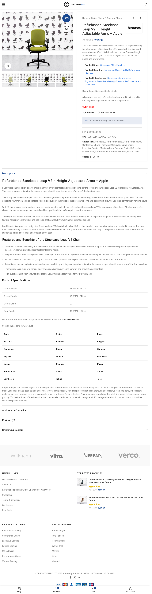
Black (100, 334)
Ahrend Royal (58, 530)
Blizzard (8, 341)
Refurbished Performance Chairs (110, 151)
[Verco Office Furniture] (129, 455)
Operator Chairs (114, 18)
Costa (59, 349)
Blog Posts (7, 510)
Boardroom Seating (132, 142)
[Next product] (140, 18)
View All (56, 561)
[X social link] (94, 157)
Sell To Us (6, 484)
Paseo (100, 364)
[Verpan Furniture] (93, 455)
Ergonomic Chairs (109, 145)
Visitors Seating (9, 561)
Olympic (60, 364)
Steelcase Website (70, 320)
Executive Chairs (126, 145)
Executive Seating (90, 148)
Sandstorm (9, 371)
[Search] (146, 4)
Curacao (101, 349)
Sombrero (9, 379)
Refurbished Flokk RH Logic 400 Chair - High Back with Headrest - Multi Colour (115, 481)
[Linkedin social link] (98, 157)
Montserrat (102, 356)
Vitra (54, 556)
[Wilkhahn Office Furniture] (21, 455)
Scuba (59, 371)
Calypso (101, 341)
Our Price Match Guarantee (15, 479)
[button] (5, 42)
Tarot (99, 379)
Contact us (7, 495)
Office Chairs (8, 551)
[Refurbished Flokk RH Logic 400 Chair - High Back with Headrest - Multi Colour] (82, 485)
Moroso (55, 551)
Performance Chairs (11, 556)
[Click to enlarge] (7, 66)
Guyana (7, 356)
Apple (6, 334)
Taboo (59, 379)
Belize (59, 334)
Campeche (9, 349)
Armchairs (99, 142)
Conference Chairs (91, 145)
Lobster (60, 356)
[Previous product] (133, 18)
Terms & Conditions (11, 500)
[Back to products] (137, 18)
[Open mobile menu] (4, 4)
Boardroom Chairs (113, 142)
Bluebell (60, 341)
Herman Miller (58, 541)
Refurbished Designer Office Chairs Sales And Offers (27, 490)
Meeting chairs (107, 148)
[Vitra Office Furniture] (57, 455)
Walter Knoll (57, 546)
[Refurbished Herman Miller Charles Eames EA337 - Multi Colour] (82, 502)
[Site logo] (75, 4)
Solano (100, 371)
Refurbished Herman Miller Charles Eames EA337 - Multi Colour (116, 499)
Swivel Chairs (97, 18)
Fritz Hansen (58, 536)
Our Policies (7, 505)
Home (85, 18)
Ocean (7, 364)
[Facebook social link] (90, 157)
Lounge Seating (9, 546)
